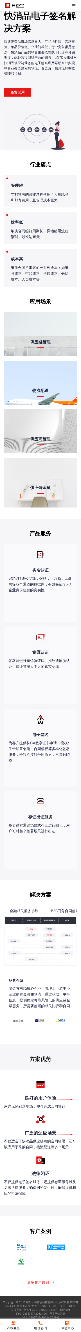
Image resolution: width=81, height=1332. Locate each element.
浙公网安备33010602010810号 (38, 1309)
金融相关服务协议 (24, 911)
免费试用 (17, 92)
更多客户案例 (38, 1282)
